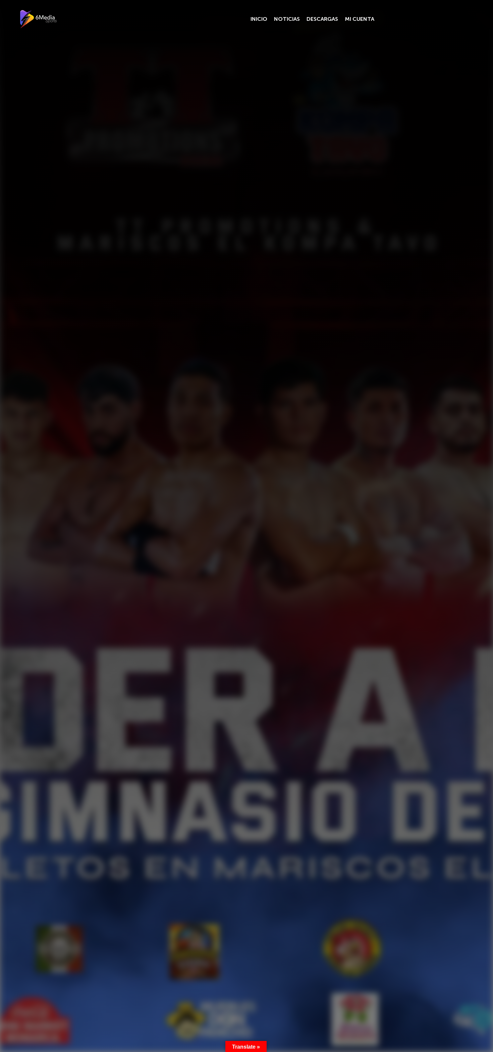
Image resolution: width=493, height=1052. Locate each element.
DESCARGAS (322, 19)
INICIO (259, 19)
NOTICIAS (287, 19)
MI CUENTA (359, 19)
